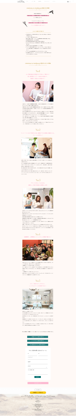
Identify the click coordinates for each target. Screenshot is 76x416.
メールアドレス (30, 357)
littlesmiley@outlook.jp (39, 410)
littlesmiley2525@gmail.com (39, 406)
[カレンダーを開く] (46, 367)
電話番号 (29, 361)
